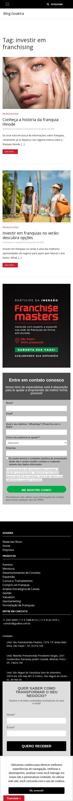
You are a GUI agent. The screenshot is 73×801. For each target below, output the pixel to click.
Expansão (9, 577)
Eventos (8, 564)
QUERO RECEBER (36, 746)
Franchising (11, 113)
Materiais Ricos (12, 542)
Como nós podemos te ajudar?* (23, 437)
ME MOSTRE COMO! (36, 490)
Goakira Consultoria (24, 129)
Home (6, 546)
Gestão (7, 593)
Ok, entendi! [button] (36, 790)
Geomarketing (12, 601)
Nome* (9, 403)
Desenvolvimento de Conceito (21, 573)
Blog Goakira (13, 13)
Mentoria (8, 569)
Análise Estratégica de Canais (21, 589)
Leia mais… (10, 151)
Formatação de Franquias (19, 605)
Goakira (18, 242)
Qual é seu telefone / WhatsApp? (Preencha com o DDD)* (33, 425)
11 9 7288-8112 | (30, 619)
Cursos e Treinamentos (18, 581)
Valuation (9, 597)
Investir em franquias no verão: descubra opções (31, 235)
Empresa (11, 448)
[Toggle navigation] (7, 4)
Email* (9, 413)
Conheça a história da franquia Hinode (31, 122)
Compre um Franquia (16, 585)
